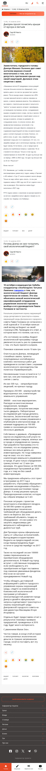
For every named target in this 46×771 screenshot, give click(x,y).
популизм (35, 676)
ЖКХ (23, 231)
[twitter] (23, 751)
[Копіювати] (17, 42)
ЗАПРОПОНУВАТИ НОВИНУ (23, 699)
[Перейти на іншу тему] (32, 3)
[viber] (35, 751)
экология (25, 676)
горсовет (15, 231)
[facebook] (10, 751)
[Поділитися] (12, 42)
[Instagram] (16, 751)
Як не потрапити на (27, 14)
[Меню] (43, 3)
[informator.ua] (5, 3)
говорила (19, 290)
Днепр (30, 231)
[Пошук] (37, 3)
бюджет (6, 231)
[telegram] (29, 751)
